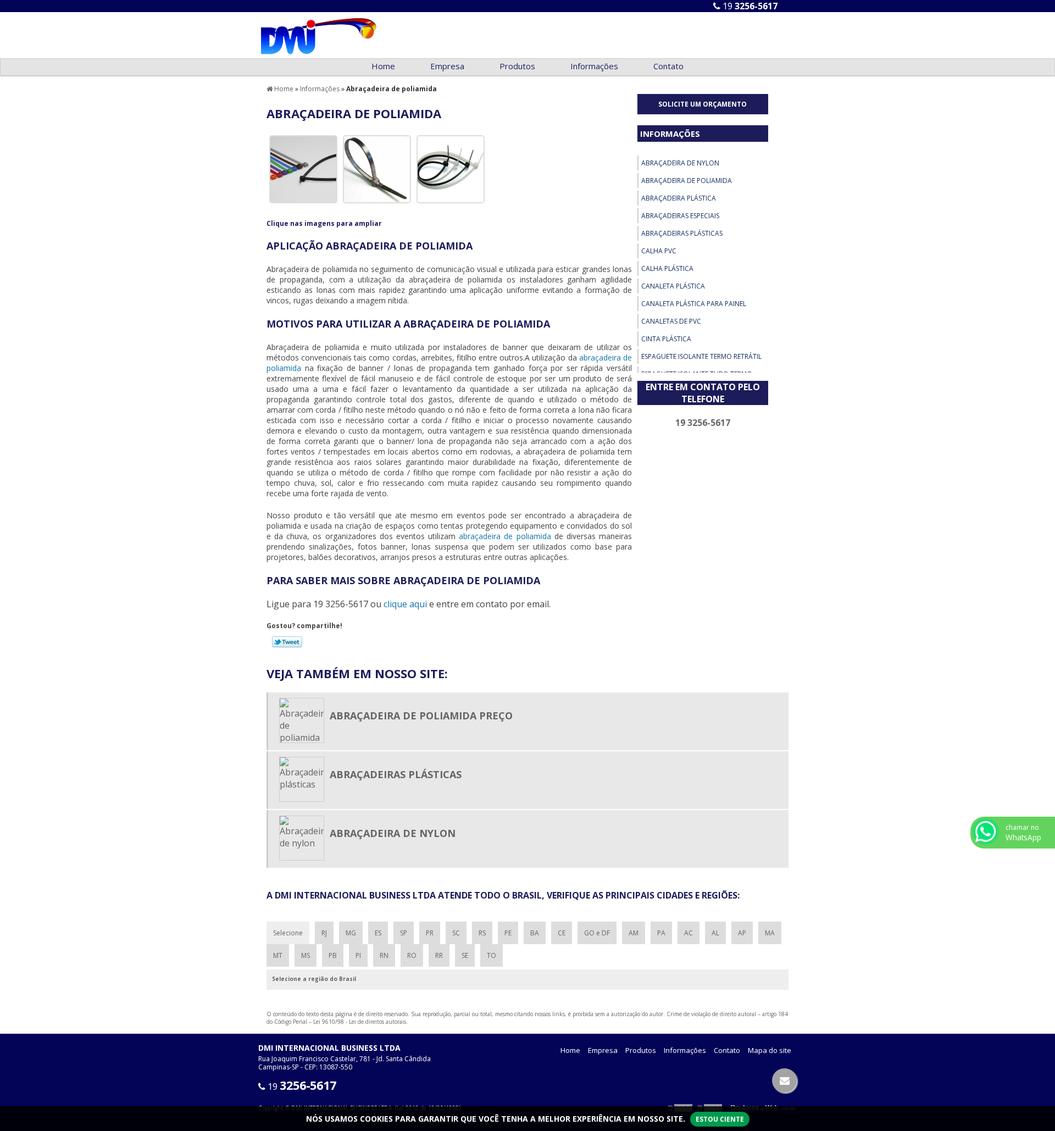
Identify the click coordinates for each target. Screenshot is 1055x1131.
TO (491, 955)
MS (305, 955)
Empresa (447, 65)
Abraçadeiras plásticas (682, 233)
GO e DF (597, 933)
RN (384, 955)
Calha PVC (658, 251)
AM (633, 933)
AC (688, 933)
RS (482, 933)
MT (277, 955)
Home (383, 65)
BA (534, 933)
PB (333, 955)
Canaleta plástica (673, 286)
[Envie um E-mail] (784, 1080)
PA (661, 933)
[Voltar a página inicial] (318, 34)
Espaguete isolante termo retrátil (701, 356)
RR (439, 955)
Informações (594, 65)
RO (412, 955)
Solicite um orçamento (702, 104)
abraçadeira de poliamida (505, 536)
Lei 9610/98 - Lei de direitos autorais (359, 1021)
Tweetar (287, 641)
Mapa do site (769, 1050)
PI (358, 955)
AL (715, 933)
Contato (668, 65)
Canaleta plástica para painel (693, 303)
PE (508, 933)
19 (749, 6)
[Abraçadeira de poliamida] (303, 168)
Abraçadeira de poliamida (686, 180)
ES (378, 933)
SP (403, 933)
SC (456, 933)
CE (561, 933)
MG (351, 933)
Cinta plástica (666, 338)
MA (770, 933)
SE (465, 955)
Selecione (288, 933)
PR (430, 933)
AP (742, 933)
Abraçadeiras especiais (680, 215)
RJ (324, 933)
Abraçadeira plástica (678, 198)
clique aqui (405, 604)
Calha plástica (667, 268)
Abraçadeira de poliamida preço (421, 715)
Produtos (517, 65)
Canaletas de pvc (671, 321)
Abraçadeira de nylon (680, 163)
